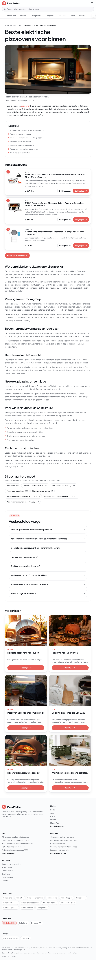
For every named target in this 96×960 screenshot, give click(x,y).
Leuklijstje (25, 938)
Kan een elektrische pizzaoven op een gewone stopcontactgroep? (39, 538)
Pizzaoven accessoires (30, 903)
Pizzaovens (11, 16)
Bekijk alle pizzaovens (16, 255)
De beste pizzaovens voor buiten (14, 847)
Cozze (52, 816)
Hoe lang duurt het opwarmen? (24, 557)
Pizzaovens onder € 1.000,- (35, 486)
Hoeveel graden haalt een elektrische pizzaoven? (32, 529)
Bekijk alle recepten (58, 853)
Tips (20, 25)
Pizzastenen (80, 898)
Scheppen (61, 16)
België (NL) (23, 923)
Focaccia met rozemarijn (59, 850)
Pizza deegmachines (35, 898)
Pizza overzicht (10, 25)
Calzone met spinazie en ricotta (62, 837)
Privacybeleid (7, 867)
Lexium (53, 820)
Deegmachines (37, 16)
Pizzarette (24, 16)
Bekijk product (65, 191)
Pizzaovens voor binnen (17, 491)
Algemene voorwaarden (11, 864)
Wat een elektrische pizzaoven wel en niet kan (26, 130)
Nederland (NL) (9, 923)
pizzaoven (25, 106)
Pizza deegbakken (10, 908)
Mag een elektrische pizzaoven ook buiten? (29, 584)
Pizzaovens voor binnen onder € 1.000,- (61, 496)
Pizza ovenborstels (68, 903)
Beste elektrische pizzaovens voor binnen (17, 843)
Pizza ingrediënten (50, 903)
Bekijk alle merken (57, 826)
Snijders (50, 16)
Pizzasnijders (52, 898)
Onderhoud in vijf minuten (19, 153)
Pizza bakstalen (27, 908)
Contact (5, 880)
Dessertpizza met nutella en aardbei (63, 847)
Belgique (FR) (36, 923)
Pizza (8, 956)
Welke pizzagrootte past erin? (24, 593)
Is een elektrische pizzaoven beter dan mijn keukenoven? (35, 548)
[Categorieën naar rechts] (94, 15)
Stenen (72, 16)
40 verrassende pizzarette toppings (15, 837)
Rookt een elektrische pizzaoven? (25, 566)
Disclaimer (6, 874)
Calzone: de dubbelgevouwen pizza (63, 840)
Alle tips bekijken (8, 853)
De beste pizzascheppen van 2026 (15, 850)
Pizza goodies (42, 908)
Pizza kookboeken (10, 903)
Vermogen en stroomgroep (19, 134)
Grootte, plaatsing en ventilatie (21, 145)
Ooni (52, 813)
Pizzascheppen (66, 898)
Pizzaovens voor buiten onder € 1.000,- (23, 496)
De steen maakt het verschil (19, 141)
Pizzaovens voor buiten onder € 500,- (23, 502)
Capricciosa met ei (57, 843)
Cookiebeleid (7, 871)
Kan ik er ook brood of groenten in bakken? (29, 575)
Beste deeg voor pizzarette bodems (15, 840)
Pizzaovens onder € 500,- (63, 486)
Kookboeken (84, 16)
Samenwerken (7, 877)
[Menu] (92, 3)
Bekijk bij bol (79, 191)
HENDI (52, 810)
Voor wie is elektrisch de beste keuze (23, 149)
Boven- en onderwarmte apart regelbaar (25, 138)
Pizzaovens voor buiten (42, 491)
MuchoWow (54, 823)
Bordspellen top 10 (10, 938)
